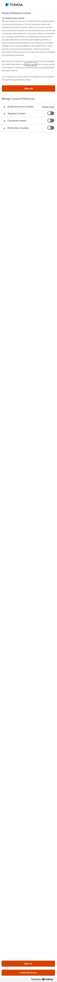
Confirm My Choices (28, 972)
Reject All (28, 963)
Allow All (28, 88)
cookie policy (30, 64)
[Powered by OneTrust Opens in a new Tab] (43, 980)
